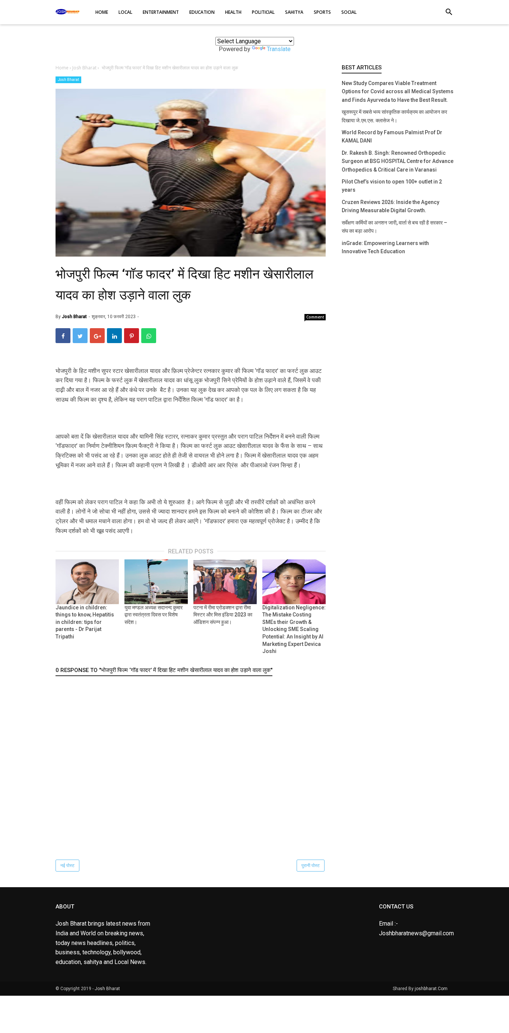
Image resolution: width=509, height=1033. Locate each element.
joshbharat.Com (431, 988)
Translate (279, 49)
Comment (315, 317)
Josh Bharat (68, 80)
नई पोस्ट (67, 865)
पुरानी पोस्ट (310, 865)
